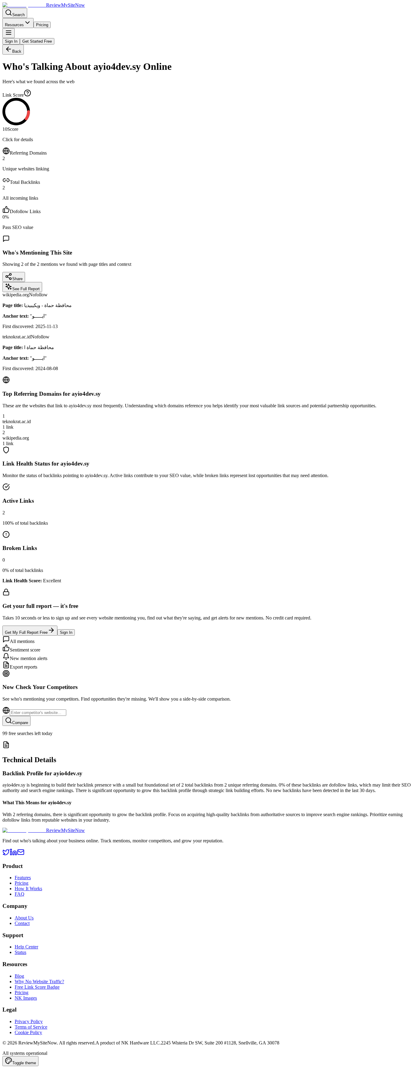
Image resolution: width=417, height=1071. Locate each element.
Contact (22, 923)
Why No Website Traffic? (39, 981)
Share (17, 279)
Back (16, 51)
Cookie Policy (28, 1032)
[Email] (20, 854)
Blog (19, 976)
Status (20, 952)
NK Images (26, 998)
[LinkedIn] (13, 854)
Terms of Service (31, 1027)
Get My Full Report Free (26, 632)
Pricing (42, 25)
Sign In (11, 41)
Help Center (26, 946)
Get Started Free (37, 41)
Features (23, 877)
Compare (20, 722)
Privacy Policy (29, 1021)
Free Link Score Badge (37, 987)
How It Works (28, 888)
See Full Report (26, 289)
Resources (14, 25)
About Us (24, 917)
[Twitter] (6, 854)
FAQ (19, 894)
